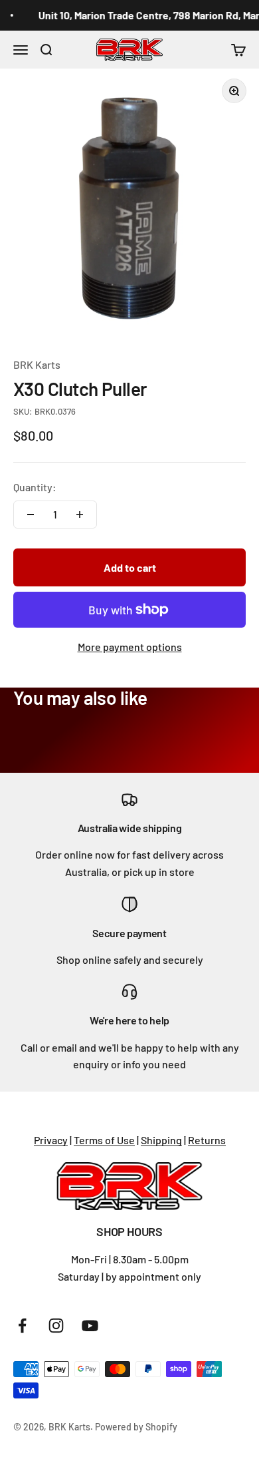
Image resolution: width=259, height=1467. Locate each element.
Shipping (161, 1140)
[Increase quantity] (79, 514)
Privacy (51, 1140)
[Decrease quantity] (30, 514)
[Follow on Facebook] (22, 1326)
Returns (207, 1140)
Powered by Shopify (136, 1426)
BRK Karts (36, 364)
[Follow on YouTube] (90, 1326)
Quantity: (34, 487)
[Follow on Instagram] (56, 1326)
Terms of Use (104, 1140)
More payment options (130, 646)
